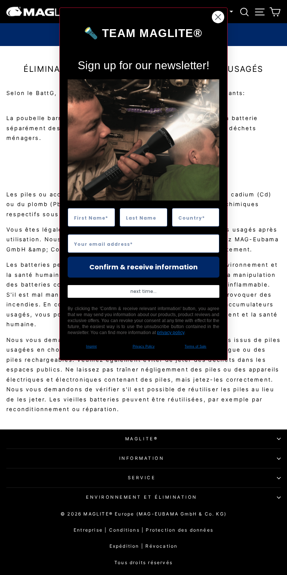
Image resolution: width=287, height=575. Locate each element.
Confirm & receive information (143, 267)
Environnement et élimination (141, 497)
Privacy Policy (144, 346)
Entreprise (88, 530)
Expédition (124, 546)
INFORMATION (141, 458)
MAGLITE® (141, 438)
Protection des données (179, 530)
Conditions (127, 530)
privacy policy (170, 332)
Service (142, 477)
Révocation (161, 546)
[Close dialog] (218, 17)
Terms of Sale (195, 346)
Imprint (91, 346)
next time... (143, 291)
